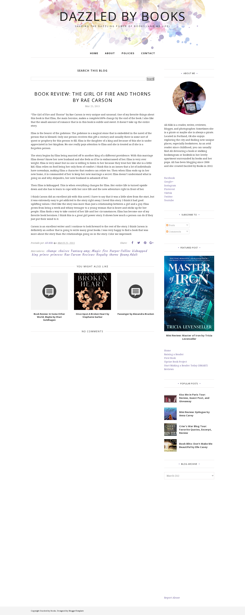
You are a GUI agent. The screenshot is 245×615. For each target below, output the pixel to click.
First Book (170, 358)
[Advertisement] (189, 538)
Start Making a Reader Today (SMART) (186, 365)
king (35, 254)
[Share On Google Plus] (151, 242)
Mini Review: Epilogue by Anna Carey (194, 413)
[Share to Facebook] (132, 242)
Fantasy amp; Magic (86, 251)
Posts (171, 225)
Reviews (88, 254)
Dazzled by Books (122, 16)
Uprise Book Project (175, 361)
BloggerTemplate (76, 611)
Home (167, 350)
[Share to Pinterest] (145, 242)
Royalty (102, 254)
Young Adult (129, 254)
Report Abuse (172, 597)
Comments (174, 231)
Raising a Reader (174, 354)
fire (105, 251)
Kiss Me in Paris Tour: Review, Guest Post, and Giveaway (194, 398)
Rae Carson (72, 254)
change (51, 251)
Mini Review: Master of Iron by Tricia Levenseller (189, 337)
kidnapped (139, 251)
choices (63, 251)
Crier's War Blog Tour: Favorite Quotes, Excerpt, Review (195, 429)
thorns (113, 254)
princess (56, 254)
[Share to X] (138, 242)
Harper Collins (120, 251)
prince (44, 254)
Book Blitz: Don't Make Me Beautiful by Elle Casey (195, 445)
